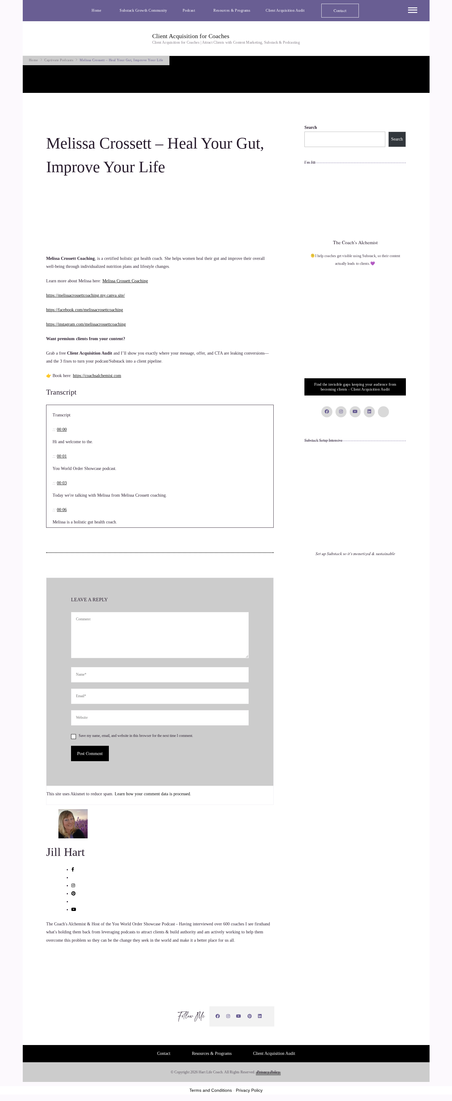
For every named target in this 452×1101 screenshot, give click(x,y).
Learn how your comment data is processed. (153, 794)
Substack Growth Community (143, 10)
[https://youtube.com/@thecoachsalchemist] (239, 1016)
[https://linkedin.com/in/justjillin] (260, 1016)
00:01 (62, 456)
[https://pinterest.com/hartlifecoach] (250, 1016)
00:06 (62, 509)
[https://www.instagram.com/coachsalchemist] (228, 1016)
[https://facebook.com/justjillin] (218, 1016)
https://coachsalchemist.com (97, 375)
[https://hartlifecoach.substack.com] (268, 1016)
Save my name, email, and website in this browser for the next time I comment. (136, 735)
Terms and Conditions (210, 1090)
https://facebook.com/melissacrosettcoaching (84, 310)
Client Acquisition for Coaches (190, 36)
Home (96, 10)
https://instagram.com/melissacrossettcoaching (86, 324)
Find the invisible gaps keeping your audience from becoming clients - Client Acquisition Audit (355, 387)
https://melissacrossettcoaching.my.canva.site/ (85, 295)
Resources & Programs (231, 10)
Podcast (189, 10)
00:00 (62, 429)
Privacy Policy (268, 1071)
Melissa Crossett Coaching (125, 281)
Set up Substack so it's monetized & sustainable (355, 553)
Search (310, 127)
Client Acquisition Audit (285, 10)
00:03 (62, 483)
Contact (340, 10)
